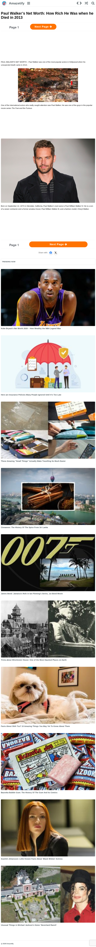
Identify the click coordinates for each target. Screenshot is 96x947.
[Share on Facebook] (51, 253)
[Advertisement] (48, 46)
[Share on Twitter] (56, 253)
